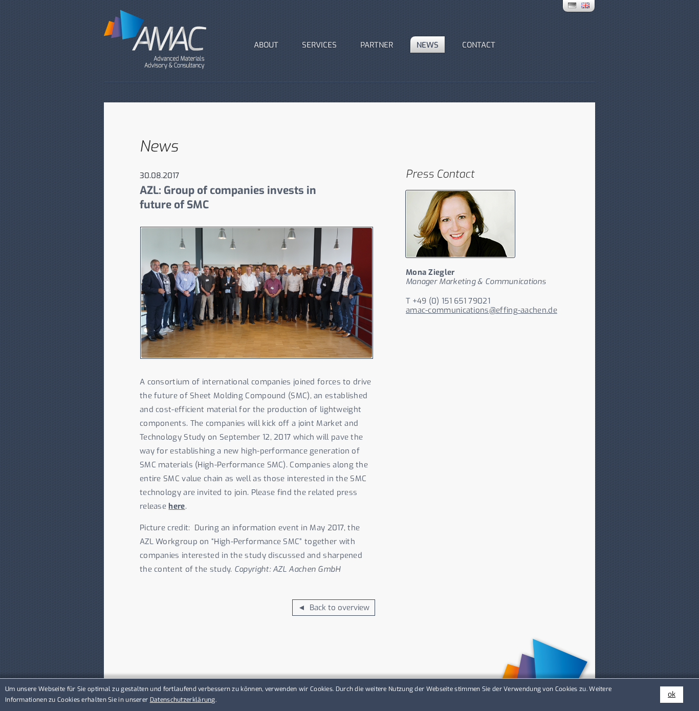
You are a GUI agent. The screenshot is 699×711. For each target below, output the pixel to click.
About (266, 45)
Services (319, 45)
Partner (376, 45)
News (428, 45)
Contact (478, 45)
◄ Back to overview (333, 607)
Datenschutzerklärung (182, 700)
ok (671, 694)
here (176, 506)
